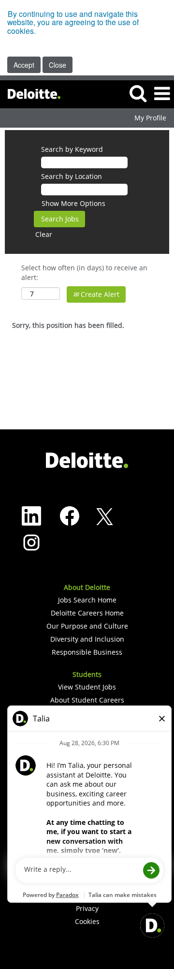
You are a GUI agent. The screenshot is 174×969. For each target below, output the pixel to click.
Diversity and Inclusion (87, 639)
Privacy (87, 908)
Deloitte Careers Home (87, 613)
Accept (24, 65)
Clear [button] (43, 234)
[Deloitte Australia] (30, 93)
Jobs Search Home (87, 600)
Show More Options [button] (73, 203)
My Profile (150, 118)
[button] (162, 93)
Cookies (87, 921)
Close (57, 65)
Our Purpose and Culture (87, 626)
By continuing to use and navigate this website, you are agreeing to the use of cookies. (73, 22)
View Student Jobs (87, 687)
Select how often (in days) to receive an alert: (84, 272)
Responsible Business (87, 652)
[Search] (138, 93)
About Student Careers (87, 700)
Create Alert (99, 294)
